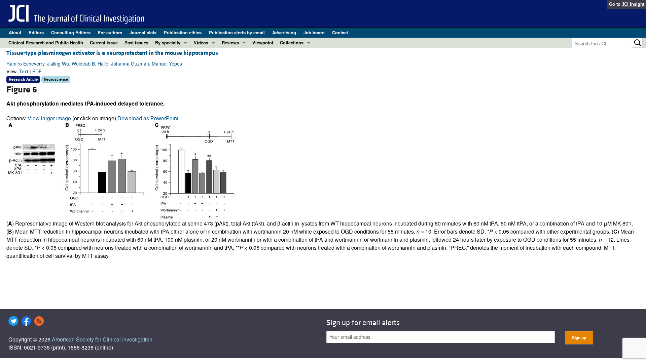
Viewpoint (262, 42)
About (15, 32)
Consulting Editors (71, 32)
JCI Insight (633, 4)
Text (23, 71)
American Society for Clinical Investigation (102, 339)
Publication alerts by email (237, 32)
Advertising (284, 32)
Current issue (104, 42)
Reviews (230, 42)
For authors (110, 32)
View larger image (49, 118)
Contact (340, 32)
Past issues (136, 42)
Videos (201, 42)
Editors (36, 32)
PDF (37, 71)
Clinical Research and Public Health (45, 42)
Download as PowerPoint (147, 118)
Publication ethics (183, 32)
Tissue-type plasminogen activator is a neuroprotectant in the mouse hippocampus (112, 53)
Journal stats (143, 32)
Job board (314, 32)
